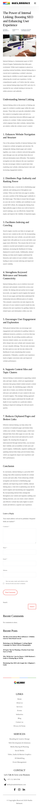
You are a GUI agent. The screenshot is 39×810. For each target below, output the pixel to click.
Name (5, 547)
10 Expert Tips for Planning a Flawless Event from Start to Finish (18, 650)
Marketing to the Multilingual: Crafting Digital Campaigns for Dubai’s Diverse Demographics (17, 644)
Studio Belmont (6, 30)
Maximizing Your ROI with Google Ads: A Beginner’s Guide (19, 664)
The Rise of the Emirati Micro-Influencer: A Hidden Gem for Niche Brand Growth (18, 637)
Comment (6, 526)
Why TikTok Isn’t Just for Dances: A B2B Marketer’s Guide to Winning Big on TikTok (19, 657)
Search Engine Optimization (26, 30)
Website (5, 570)
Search (5, 602)
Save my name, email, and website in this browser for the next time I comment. (17, 582)
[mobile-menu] (35, 3)
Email (5, 559)
